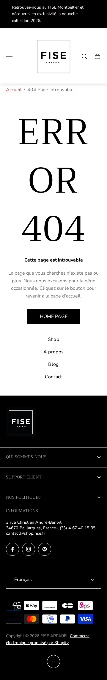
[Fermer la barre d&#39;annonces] (98, 14)
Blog (53, 364)
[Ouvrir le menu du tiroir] (9, 56)
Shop (53, 339)
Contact (53, 377)
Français (23, 579)
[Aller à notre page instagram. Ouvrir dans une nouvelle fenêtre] (28, 549)
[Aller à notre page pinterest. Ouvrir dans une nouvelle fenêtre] (44, 549)
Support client (24, 477)
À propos (53, 352)
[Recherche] (84, 56)
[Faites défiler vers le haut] (53, 661)
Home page (53, 316)
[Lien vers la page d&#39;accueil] (21, 422)
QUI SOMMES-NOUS (26, 456)
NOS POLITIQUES (23, 497)
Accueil (14, 89)
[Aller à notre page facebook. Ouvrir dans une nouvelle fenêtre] (12, 549)
